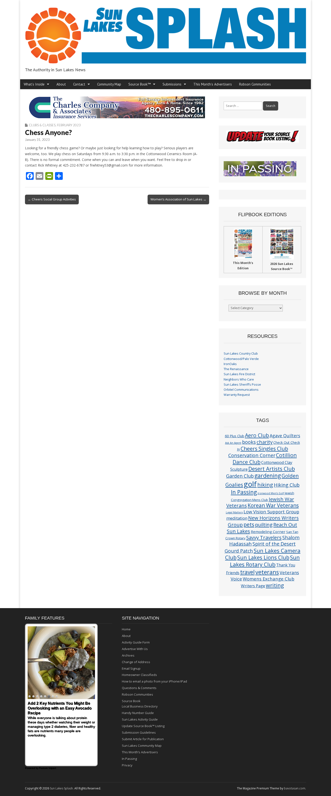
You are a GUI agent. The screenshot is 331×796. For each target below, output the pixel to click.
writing (275, 585)
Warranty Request (237, 395)
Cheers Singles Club (264, 448)
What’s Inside (34, 84)
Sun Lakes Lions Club (263, 557)
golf (250, 484)
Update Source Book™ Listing (143, 726)
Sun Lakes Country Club (241, 353)
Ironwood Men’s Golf (271, 493)
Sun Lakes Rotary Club (265, 561)
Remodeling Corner (268, 531)
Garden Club (240, 476)
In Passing (244, 492)
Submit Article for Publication (143, 739)
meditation (236, 518)
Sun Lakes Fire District (239, 374)
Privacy (127, 765)
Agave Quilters (285, 435)
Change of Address (136, 662)
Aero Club (257, 435)
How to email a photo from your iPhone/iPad (154, 681)
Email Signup (131, 668)
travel (247, 572)
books (249, 442)
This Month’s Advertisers (212, 84)
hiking (265, 484)
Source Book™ (139, 84)
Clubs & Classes (42, 125)
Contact (79, 84)
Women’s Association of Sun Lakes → (178, 199)
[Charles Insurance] (117, 107)
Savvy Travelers (264, 537)
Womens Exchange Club (268, 579)
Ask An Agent (233, 443)
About (61, 84)
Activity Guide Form (136, 642)
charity (265, 441)
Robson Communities (255, 84)
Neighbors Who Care (239, 379)
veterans (267, 572)
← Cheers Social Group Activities (52, 199)
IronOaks (230, 364)
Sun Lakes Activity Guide (140, 719)
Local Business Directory (140, 706)
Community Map (109, 84)
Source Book (131, 701)
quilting (264, 524)
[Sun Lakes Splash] (165, 32)
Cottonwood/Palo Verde (241, 359)
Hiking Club (286, 485)
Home (126, 629)
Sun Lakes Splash (61, 788)
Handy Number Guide (138, 713)
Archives (128, 655)
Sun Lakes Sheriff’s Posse (242, 384)
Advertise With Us (135, 649)
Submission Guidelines (139, 732)
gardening (267, 475)
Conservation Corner (251, 455)
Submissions (172, 84)
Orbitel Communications (241, 390)
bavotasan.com (294, 788)
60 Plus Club (234, 435)
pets (249, 524)
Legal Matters (234, 512)
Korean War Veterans (273, 505)
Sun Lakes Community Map (142, 745)
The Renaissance (236, 369)
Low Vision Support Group (271, 512)
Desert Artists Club (271, 468)
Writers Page (253, 586)
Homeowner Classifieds (139, 675)
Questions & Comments (139, 688)
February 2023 (69, 125)
